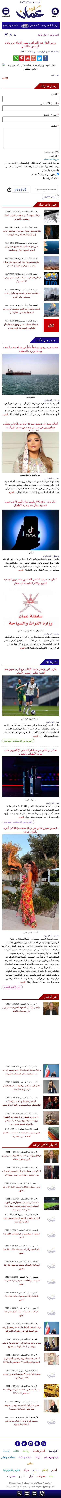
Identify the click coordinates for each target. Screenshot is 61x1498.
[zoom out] (15, 34)
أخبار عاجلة (42, 35)
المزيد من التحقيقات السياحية (18, 741)
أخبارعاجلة (54, 35)
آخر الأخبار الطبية (12, 987)
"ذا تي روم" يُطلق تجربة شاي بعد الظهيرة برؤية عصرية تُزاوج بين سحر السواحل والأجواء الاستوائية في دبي (21, 1120)
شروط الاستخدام (51, 159)
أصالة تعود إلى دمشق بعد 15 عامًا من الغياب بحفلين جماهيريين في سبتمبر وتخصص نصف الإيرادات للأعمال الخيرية (30, 427)
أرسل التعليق (50, 196)
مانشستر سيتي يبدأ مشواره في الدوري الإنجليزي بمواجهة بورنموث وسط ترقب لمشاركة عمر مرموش (21, 1206)
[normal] (10, 34)
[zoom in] (6, 34)
